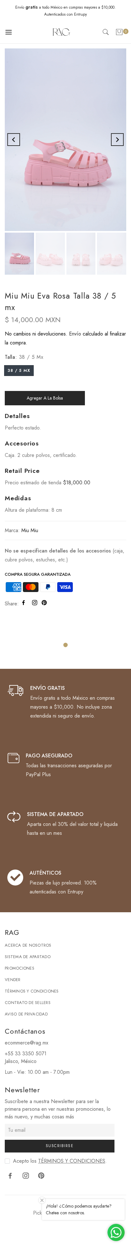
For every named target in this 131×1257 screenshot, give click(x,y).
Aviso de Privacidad (26, 1014)
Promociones (19, 968)
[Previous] (13, 139)
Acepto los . (60, 1161)
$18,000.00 (76, 482)
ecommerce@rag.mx (26, 1042)
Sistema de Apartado (28, 957)
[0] (119, 33)
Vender (13, 980)
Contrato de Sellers (28, 1003)
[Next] (117, 139)
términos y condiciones (71, 1161)
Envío (75, 333)
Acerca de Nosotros (28, 945)
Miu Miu (29, 530)
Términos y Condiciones (32, 991)
